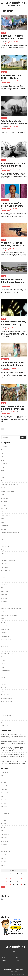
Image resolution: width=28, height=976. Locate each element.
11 (6, 881)
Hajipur (3, 581)
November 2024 (5, 810)
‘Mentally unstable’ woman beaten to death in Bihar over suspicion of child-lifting (14, 125)
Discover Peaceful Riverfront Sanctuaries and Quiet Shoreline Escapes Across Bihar (13, 762)
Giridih (3, 577)
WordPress (24, 974)
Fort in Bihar (4, 563)
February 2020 (5, 834)
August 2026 (4, 772)
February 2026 (5, 789)
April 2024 (3, 820)
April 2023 (3, 824)
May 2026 (3, 782)
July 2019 (3, 858)
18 (6, 884)
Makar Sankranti (5, 629)
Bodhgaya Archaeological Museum (10, 505)
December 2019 (5, 841)
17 (3, 884)
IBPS (2, 588)
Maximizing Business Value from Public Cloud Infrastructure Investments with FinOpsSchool (12, 756)
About (17, 957)
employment (4, 557)
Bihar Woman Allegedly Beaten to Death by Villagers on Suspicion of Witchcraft (14, 325)
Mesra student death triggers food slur (12, 76)
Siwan (2, 691)
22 (21, 884)
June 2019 (3, 862)
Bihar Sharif (4, 488)
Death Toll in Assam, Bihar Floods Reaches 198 (12, 282)
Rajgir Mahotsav (5, 670)
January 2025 (4, 806)
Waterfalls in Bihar (6, 719)
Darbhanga (4, 543)
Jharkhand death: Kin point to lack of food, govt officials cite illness (13, 365)
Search (23, 437)
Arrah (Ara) (4, 446)
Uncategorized (5, 705)
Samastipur (4, 688)
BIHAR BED (3, 474)
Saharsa (3, 684)
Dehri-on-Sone (5, 546)
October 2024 (5, 813)
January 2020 (4, 837)
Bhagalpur (4, 463)
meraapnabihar (14, 3)
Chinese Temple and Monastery (10, 532)
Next (10, 429)
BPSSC (3, 522)
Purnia (3, 663)
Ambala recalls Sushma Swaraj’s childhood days (13, 166)
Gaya (2, 574)
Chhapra (3, 529)
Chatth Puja (4, 525)
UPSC (2, 708)
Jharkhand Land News (7, 605)
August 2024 (4, 817)
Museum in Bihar (5, 643)
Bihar (3, 276)
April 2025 (3, 803)
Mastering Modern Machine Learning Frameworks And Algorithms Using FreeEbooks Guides (12, 749)
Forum (17, 960)
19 (10, 884)
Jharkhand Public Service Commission (11, 608)
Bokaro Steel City (5, 515)
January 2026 (4, 793)
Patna (4, 32)
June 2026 (4, 779)
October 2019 (4, 848)
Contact (3, 960)
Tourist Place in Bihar (6, 701)
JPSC (2, 619)
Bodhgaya (4, 501)
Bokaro (3, 512)
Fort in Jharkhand (5, 567)
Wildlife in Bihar (5, 726)
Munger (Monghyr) (6, 639)
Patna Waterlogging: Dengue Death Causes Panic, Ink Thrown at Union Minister (12, 39)
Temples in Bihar (5, 695)
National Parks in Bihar (7, 653)
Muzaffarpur (4, 646)
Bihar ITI (3, 477)
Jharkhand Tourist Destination (9, 612)
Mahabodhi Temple (6, 626)
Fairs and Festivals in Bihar (8, 560)
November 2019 (5, 844)
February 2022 (5, 831)
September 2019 (5, 851)
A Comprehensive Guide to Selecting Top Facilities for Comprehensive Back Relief (13, 742)
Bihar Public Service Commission (10, 484)
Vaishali (4, 118)
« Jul (2, 892)
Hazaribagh (4, 584)
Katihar (3, 622)
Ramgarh (3, 674)
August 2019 (4, 855)
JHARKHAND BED (5, 601)
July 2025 (3, 796)
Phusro (3, 660)
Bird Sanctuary (5, 498)
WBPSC (3, 722)
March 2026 (4, 786)
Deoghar (3, 550)
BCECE (3, 453)
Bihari (3, 160)
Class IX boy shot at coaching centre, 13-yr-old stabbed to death (13, 245)
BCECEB (3, 457)
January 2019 (4, 865)
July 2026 (3, 775)
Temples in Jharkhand (7, 698)
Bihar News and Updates (7, 481)
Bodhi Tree (4, 508)
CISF (2, 539)
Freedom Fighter (5, 570)
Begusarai (3, 460)
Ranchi (4, 72)
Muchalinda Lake (5, 636)
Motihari (3, 632)
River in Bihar (4, 681)
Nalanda (3, 650)
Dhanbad (3, 553)
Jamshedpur (4, 591)
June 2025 (4, 800)
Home (3, 957)
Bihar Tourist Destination (7, 491)
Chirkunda (4, 536)
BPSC (2, 519)
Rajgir (2, 667)
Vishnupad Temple (6, 715)
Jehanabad (4, 594)
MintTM (16, 971)
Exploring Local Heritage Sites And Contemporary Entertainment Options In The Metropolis (13, 736)
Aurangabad (4, 450)
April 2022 (3, 827)
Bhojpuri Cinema (5, 467)
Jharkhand (5, 200)
